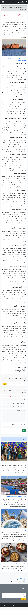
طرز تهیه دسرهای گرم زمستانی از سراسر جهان (18, 563)
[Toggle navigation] (2, 2)
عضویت (24, 599)
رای (5, 384)
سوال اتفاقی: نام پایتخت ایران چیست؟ (17, 424)
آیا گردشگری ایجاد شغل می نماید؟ (20, 462)
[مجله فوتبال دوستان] (22, 2)
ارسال (24, 430)
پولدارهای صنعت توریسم (21, 530)
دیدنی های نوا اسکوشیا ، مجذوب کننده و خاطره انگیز (16, 496)
